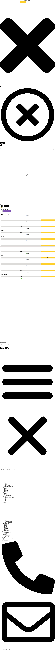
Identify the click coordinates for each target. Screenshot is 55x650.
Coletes (6, 500)
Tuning (6, 516)
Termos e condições (5, 466)
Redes (6, 525)
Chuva (6, 498)
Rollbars (6, 527)
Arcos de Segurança (8, 521)
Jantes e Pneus (5, 528)
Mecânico (6, 481)
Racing (6, 478)
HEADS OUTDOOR (5, 540)
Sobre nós (3, 349)
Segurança (5, 520)
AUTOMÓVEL (4, 502)
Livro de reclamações (5, 467)
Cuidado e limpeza (8, 524)
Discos (6, 533)
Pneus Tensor (7, 530)
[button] (47, 220)
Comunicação (7, 485)
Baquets (4, 503)
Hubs (6, 519)
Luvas (4, 477)
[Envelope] (6, 348)
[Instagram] (3, 348)
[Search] (0, 86)
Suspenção (5, 534)
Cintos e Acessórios (8, 522)
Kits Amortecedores (8, 536)
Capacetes (5, 482)
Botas (4, 487)
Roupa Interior (5, 492)
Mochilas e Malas (8, 495)
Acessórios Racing (6, 523)
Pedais (6, 526)
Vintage (6, 480)
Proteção (4, 496)
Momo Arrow (4, 204)
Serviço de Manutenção (9, 486)
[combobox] (27, 5)
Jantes (6, 529)
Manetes (6, 517)
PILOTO (3, 470)
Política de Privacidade (5, 465)
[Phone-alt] (8, 348)
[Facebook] (1, 348)
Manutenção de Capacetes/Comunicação (10, 538)
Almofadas (7, 507)
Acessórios (7, 508)
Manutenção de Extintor (7, 539)
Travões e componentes (7, 532)
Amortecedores (7, 535)
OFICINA (3, 531)
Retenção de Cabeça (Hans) (9, 497)
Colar (6, 499)
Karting (6, 479)
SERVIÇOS (3, 537)
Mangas (6, 501)
